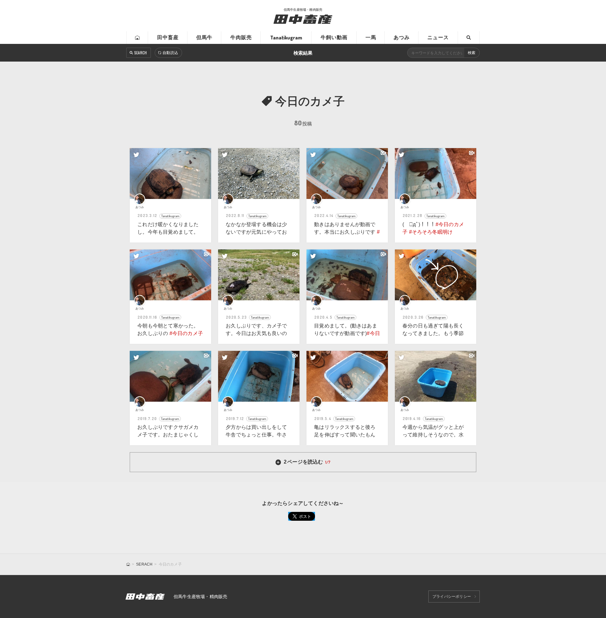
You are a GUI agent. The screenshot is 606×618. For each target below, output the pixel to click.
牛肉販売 (241, 37)
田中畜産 (168, 37)
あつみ (402, 37)
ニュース (438, 37)
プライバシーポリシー (451, 596)
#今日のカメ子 (186, 333)
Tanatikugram (286, 37)
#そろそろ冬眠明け (431, 232)
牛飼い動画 (334, 37)
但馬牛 (204, 37)
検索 (471, 53)
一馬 (370, 37)
